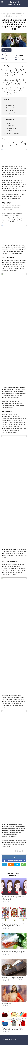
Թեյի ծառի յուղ (10, 110)
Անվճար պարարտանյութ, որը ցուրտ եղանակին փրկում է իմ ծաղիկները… (13, 952)
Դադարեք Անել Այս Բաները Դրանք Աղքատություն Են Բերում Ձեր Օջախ (12, 978)
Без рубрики (6, 50)
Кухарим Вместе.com (14, 3)
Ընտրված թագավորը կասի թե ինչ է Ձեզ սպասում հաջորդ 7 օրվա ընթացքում (12, 925)
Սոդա (8, 103)
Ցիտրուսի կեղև (11, 108)
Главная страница (5, 13)
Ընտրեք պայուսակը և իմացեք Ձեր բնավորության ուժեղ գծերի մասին (12, 1028)
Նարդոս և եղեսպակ (12, 113)
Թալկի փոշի (10, 105)
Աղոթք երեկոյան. (6, 1003)
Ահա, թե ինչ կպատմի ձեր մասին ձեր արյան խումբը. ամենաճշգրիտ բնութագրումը (12, 898)
